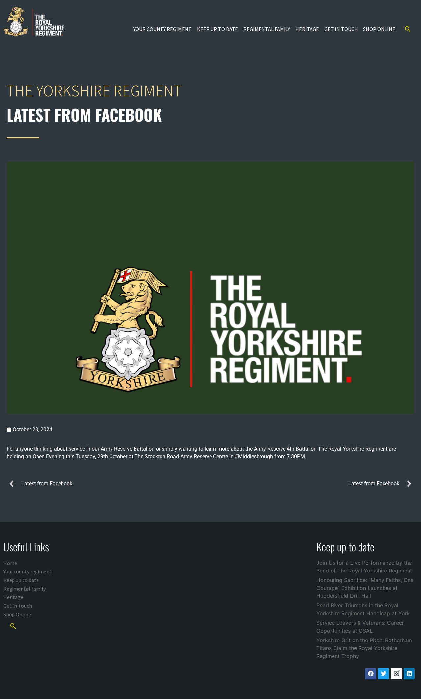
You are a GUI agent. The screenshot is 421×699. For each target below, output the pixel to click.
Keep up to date (217, 29)
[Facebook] (370, 673)
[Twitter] (383, 673)
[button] (408, 28)
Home (10, 563)
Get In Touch (341, 29)
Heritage (307, 29)
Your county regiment (162, 29)
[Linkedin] (409, 673)
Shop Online (379, 29)
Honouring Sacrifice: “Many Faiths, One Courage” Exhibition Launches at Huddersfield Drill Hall (364, 588)
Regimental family (266, 29)
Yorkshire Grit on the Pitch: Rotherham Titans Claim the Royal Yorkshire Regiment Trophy (364, 648)
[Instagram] (396, 673)
